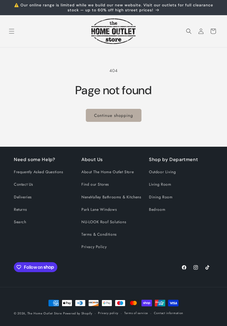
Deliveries (23, 197)
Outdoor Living (162, 172)
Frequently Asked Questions (38, 172)
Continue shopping (113, 115)
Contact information (168, 313)
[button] (12, 31)
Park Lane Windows (99, 209)
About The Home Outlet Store (107, 172)
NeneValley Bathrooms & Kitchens (111, 197)
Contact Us (23, 184)
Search (20, 222)
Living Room (160, 184)
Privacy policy (108, 313)
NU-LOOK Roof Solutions (103, 222)
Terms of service (136, 313)
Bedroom (157, 209)
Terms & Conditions (99, 234)
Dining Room (161, 197)
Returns (20, 209)
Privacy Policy (94, 246)
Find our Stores (95, 184)
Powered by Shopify (77, 313)
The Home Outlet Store (44, 313)
